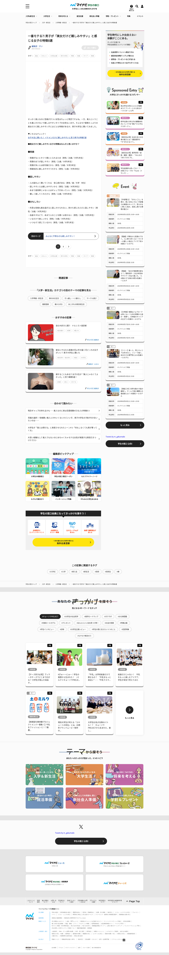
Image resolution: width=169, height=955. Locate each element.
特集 (128, 16)
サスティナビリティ (70, 947)
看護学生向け (76, 912)
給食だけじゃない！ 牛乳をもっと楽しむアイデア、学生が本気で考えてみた (129, 677)
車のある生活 (54, 298)
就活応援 (80, 16)
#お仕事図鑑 (122, 616)
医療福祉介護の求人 (124, 914)
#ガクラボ (108, 616)
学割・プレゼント (112, 16)
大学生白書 (53, 56)
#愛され (76, 330)
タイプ (85, 56)
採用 (79, 947)
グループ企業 (86, 947)
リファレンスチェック (117, 939)
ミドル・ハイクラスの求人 (122, 912)
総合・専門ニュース (72, 921)
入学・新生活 (46, 22)
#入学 (63, 571)
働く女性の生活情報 (57, 923)
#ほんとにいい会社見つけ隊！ (88, 623)
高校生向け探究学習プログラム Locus (75, 918)
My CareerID (86, 925)
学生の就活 (55, 912)
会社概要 (54, 947)
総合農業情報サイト (107, 923)
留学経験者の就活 (65, 912)
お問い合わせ (53, 901)
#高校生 (108, 571)
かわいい (44, 56)
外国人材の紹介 (78, 936)
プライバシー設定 (93, 901)
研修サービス (55, 939)
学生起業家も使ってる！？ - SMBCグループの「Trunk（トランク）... (131, 171)
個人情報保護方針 (96, 947)
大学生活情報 (126, 921)
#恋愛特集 (125, 629)
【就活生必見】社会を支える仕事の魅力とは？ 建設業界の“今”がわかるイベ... (132, 139)
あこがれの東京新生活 (76, 304)
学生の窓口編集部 (93, 340)
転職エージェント (99, 931)
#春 (118, 571)
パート (54, 914)
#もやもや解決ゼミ (84, 636)
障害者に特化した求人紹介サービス (83, 914)
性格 (78, 56)
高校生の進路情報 (57, 918)
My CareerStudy (75, 925)
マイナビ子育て (119, 923)
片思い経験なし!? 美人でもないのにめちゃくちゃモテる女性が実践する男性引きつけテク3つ (62, 439)
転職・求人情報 (100, 912)
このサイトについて (31, 901)
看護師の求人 (86, 933)
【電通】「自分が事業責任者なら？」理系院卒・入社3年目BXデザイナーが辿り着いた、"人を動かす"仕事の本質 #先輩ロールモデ (132, 275)
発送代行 (80, 939)
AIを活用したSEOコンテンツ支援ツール (63, 928)
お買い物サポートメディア (114, 925)
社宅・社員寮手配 (104, 939)
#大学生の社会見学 (71, 616)
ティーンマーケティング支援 (112, 921)
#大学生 (83, 357)
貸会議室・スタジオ (91, 939)
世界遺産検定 (95, 923)
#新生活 (86, 571)
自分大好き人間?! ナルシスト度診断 (71, 326)
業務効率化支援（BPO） (69, 939)
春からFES (58, 304)
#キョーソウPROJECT (50, 616)
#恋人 (66, 382)
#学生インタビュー (47, 629)
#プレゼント (66, 623)
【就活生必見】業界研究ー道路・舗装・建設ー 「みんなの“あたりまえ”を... (131, 155)
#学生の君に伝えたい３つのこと (103, 629)
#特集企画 (123, 623)
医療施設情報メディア (98, 925)
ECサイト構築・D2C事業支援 (60, 925)
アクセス (61, 947)
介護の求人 (55, 936)
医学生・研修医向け (88, 912)
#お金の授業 (109, 623)
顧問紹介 (67, 933)
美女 (36, 56)
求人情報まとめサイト (58, 921)
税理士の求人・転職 (57, 933)
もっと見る (125, 425)
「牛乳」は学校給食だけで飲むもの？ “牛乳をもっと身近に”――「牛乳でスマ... (99, 677)
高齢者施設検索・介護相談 (84, 928)
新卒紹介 (89, 931)
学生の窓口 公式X (125, 444)
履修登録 (45, 304)
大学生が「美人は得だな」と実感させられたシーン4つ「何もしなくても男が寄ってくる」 (62, 429)
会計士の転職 (124, 931)
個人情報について (45, 901)
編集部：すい (37, 46)
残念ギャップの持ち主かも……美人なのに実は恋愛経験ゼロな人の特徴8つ (59, 411)
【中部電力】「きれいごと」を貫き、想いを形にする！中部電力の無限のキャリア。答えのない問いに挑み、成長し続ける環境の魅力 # (132, 204)
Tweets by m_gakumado (115, 437)
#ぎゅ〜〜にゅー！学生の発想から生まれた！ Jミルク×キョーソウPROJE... (69, 677)
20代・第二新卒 (79, 931)
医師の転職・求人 (110, 933)
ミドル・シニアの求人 (64, 914)
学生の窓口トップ (31, 22)
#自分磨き (60, 330)
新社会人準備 (94, 16)
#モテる (73, 382)
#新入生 (74, 571)
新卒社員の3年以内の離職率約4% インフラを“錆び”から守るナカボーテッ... (132, 124)
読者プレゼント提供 (71, 901)
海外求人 (110, 912)
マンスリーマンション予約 (132, 925)
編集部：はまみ (93, 364)
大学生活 (46, 16)
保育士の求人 (121, 933)
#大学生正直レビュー (78, 629)
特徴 (72, 56)
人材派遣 (54, 931)
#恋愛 (59, 382)
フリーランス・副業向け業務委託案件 (106, 914)
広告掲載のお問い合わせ (82, 901)
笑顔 (92, 56)
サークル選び (91, 298)
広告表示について (61, 901)
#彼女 (75, 357)
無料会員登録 (63, 542)
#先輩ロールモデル (48, 623)
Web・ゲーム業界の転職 (66, 931)
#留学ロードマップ (91, 616)
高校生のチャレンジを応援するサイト (91, 921)
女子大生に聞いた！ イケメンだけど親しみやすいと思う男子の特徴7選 (57, 137)
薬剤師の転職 (76, 933)
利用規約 (38, 901)
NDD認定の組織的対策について (115, 901)
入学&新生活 (30, 16)
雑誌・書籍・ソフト (71, 923)
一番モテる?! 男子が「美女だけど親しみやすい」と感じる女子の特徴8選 (94, 22)
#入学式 (52, 571)
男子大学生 (64, 56)
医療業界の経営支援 (66, 936)
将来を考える (63, 16)
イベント (140, 16)
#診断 (68, 330)
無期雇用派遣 (131, 933)
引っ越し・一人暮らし (73, 298)
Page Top (134, 901)
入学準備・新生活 (61, 22)
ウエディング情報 (84, 923)
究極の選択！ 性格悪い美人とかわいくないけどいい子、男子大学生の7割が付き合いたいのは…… (62, 419)
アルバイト (135, 912)
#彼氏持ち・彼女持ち (63, 357)
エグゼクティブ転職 (112, 931)
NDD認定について (102, 901)
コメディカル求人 (98, 933)
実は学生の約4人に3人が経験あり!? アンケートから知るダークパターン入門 (131, 108)
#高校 (97, 571)
